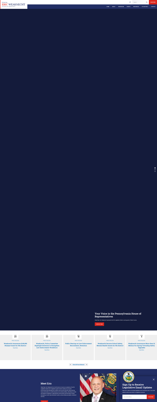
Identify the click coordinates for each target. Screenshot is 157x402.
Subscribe (153, 2)
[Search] (146, 2)
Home (108, 6)
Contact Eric (99, 324)
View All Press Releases (78, 364)
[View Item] (155, 167)
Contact (153, 6)
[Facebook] (130, 2)
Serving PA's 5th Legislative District (13, 4)
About (113, 6)
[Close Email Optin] (154, 379)
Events (128, 6)
